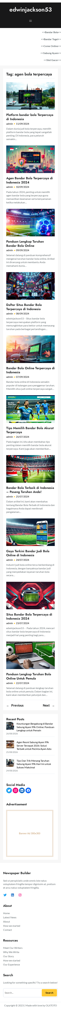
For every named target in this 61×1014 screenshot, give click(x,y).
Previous (15, 705)
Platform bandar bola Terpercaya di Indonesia (29, 117)
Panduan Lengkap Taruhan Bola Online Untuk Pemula (28, 676)
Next (49, 705)
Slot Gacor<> (53, 60)
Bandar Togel (51, 39)
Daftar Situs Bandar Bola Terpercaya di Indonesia (24, 307)
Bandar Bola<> (53, 32)
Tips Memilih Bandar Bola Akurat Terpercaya (30, 430)
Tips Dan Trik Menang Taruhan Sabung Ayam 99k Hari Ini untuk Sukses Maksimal (34, 764)
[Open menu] (30, 21)
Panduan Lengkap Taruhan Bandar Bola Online (25, 243)
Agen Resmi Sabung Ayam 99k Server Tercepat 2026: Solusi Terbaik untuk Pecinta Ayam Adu (34, 745)
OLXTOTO (51, 1005)
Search (49, 992)
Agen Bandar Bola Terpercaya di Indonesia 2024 (29, 180)
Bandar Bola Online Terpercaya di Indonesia (30, 370)
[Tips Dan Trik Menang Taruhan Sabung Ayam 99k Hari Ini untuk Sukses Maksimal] (10, 763)
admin (9, 123)
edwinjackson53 (30, 9)
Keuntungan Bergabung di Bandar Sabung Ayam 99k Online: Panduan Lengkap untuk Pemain (35, 727)
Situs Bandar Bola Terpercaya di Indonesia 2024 (29, 616)
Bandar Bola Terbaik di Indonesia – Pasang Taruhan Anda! (30, 490)
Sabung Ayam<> (52, 53)
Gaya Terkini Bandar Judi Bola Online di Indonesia (27, 553)
